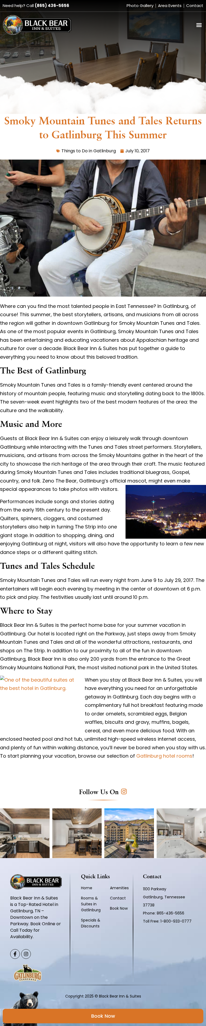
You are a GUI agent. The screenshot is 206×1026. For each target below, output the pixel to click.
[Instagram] (26, 954)
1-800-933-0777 (176, 921)
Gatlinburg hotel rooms (164, 756)
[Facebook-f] (15, 954)
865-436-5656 (171, 913)
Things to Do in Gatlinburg (88, 151)
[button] (198, 25)
